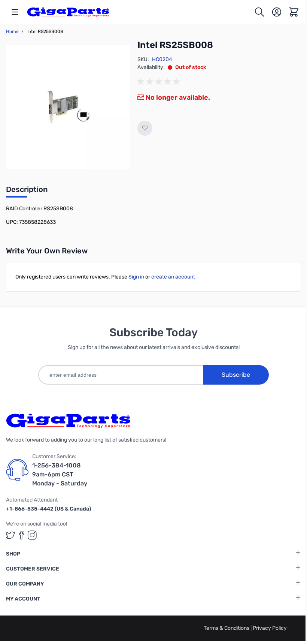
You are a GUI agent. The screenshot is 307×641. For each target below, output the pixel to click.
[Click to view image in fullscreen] (68, 107)
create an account (173, 277)
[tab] (27, 191)
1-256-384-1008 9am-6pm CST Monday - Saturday (59, 474)
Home (12, 31)
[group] (159, 81)
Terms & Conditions (227, 628)
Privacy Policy (270, 628)
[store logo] (68, 12)
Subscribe (236, 374)
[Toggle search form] (259, 12)
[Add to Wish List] (144, 128)
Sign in (136, 277)
